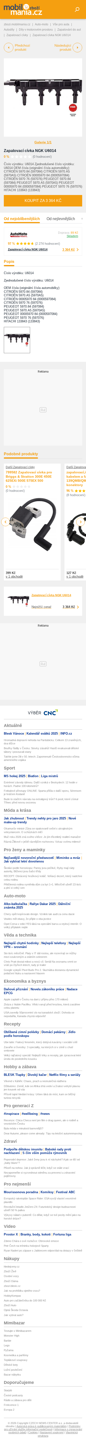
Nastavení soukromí (52, 1432)
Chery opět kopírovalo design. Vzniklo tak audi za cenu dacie (39, 914)
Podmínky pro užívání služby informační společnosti (42, 1428)
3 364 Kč (68, 249)
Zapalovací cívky (17, 35)
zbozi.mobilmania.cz (17, 24)
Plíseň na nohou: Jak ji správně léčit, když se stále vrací (36, 1167)
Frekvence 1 (11, 1404)
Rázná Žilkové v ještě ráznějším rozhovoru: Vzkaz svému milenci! (42, 841)
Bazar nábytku (12, 1374)
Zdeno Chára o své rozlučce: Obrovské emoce (31, 1241)
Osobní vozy (11, 1276)
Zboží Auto (10, 1305)
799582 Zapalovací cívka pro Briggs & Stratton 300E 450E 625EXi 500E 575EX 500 (29, 476)
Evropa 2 (9, 1409)
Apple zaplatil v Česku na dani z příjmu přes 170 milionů (36, 999)
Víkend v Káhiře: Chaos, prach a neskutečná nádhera (35, 1081)
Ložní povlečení (13, 1369)
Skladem (72, 236)
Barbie (7, 1340)
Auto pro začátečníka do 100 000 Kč (25, 1300)
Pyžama (8, 1350)
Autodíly (9, 29)
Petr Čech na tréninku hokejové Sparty (26, 1245)
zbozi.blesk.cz (12, 1285)
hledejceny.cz (12, 1266)
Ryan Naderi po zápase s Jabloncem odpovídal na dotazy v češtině (43, 1250)
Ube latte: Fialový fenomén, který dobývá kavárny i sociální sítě (40, 1042)
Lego (7, 1345)
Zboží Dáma (11, 1281)
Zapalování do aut (69, 29)
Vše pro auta (61, 24)
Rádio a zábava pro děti (17, 1400)
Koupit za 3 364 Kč (43, 201)
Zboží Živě (10, 1271)
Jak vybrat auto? (13, 1315)
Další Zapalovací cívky (20, 467)
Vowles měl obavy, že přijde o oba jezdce (27, 918)
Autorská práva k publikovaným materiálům (41, 1426)
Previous (5, 522)
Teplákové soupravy (15, 1360)
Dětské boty (11, 1364)
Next (81, 522)
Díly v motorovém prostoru (36, 29)
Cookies (33, 1432)
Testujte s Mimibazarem (17, 1330)
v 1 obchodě (14, 576)
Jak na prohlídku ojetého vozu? (22, 1290)
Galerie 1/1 (43, 142)
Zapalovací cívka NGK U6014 (30, 151)
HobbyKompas (12, 1295)
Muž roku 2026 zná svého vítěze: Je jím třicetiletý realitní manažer (42, 836)
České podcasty (13, 1395)
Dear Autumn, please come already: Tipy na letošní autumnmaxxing (43, 1133)
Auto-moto (41, 24)
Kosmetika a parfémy (16, 1355)
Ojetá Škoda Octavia (16, 1310)
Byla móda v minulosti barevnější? (23, 1128)
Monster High (11, 1335)
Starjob (8, 1390)
